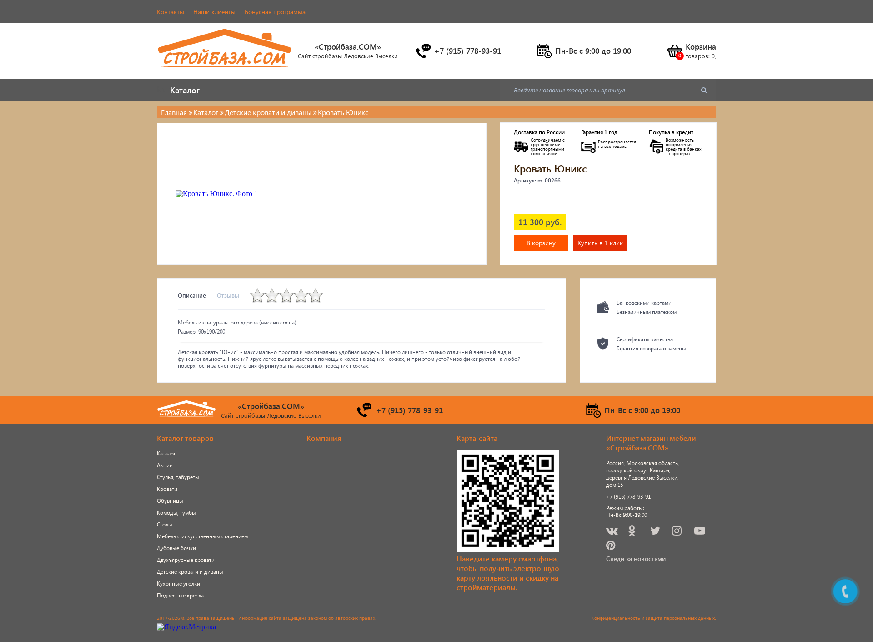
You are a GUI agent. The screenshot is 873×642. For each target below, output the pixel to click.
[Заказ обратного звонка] (423, 51)
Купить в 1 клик (600, 242)
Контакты (170, 11)
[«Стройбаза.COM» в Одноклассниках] (632, 532)
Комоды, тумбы (176, 512)
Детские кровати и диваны (190, 571)
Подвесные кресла (180, 595)
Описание (192, 295)
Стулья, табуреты (178, 477)
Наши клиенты (214, 11)
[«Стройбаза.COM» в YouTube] (700, 532)
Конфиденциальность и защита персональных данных (653, 618)
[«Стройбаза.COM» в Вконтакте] (612, 532)
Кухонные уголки (178, 583)
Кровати (167, 488)
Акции (165, 465)
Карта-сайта (477, 438)
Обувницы (170, 500)
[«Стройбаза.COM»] (225, 72)
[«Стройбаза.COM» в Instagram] (677, 532)
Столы (164, 524)
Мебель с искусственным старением (202, 536)
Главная (174, 112)
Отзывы (228, 295)
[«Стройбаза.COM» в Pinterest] (611, 547)
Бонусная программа (275, 11)
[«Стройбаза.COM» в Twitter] (656, 532)
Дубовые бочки (176, 548)
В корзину (541, 242)
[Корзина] (674, 51)
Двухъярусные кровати (186, 559)
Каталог (166, 453)
